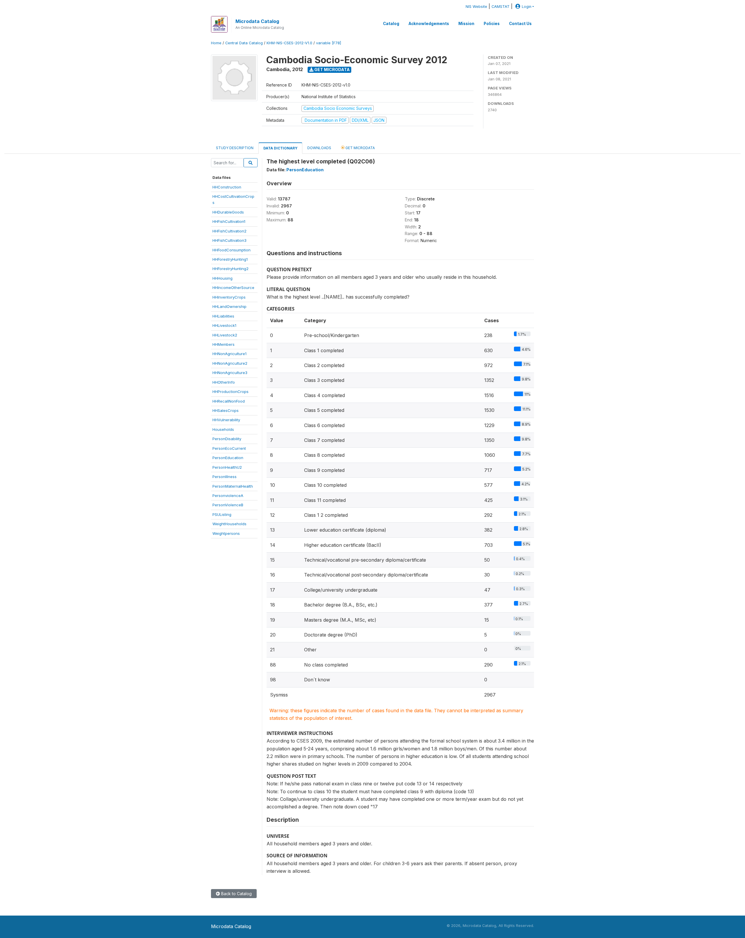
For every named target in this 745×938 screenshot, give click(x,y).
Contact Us (520, 23)
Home (216, 43)
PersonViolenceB (227, 504)
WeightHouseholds (229, 523)
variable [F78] (328, 43)
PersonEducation (227, 457)
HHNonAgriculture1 (229, 353)
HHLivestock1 (224, 325)
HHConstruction (226, 187)
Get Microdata (331, 69)
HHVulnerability (226, 419)
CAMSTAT (501, 6)
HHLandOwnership (229, 306)
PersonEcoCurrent (229, 448)
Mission (466, 23)
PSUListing (221, 514)
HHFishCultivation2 (229, 231)
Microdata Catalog (257, 21)
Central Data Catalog (244, 43)
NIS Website (476, 6)
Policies (492, 23)
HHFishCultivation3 (229, 240)
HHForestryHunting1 (230, 259)
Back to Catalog (236, 893)
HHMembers (223, 344)
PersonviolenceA (227, 495)
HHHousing (222, 278)
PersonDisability (226, 438)
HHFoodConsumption (231, 250)
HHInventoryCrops (229, 297)
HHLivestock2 (224, 335)
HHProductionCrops (230, 391)
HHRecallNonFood (228, 401)
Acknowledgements (429, 23)
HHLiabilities (223, 316)
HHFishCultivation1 (228, 221)
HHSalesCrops (225, 410)
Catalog (391, 23)
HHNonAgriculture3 (229, 372)
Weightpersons (226, 533)
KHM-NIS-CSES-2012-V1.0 (289, 43)
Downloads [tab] (319, 148)
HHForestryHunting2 (230, 268)
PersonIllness (224, 476)
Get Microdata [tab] (360, 148)
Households (223, 429)
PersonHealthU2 (227, 467)
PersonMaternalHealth (232, 486)
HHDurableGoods (228, 212)
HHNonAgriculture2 (229, 363)
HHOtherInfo (223, 382)
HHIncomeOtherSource (233, 287)
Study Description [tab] (234, 148)
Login (526, 6)
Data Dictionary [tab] (280, 148)
